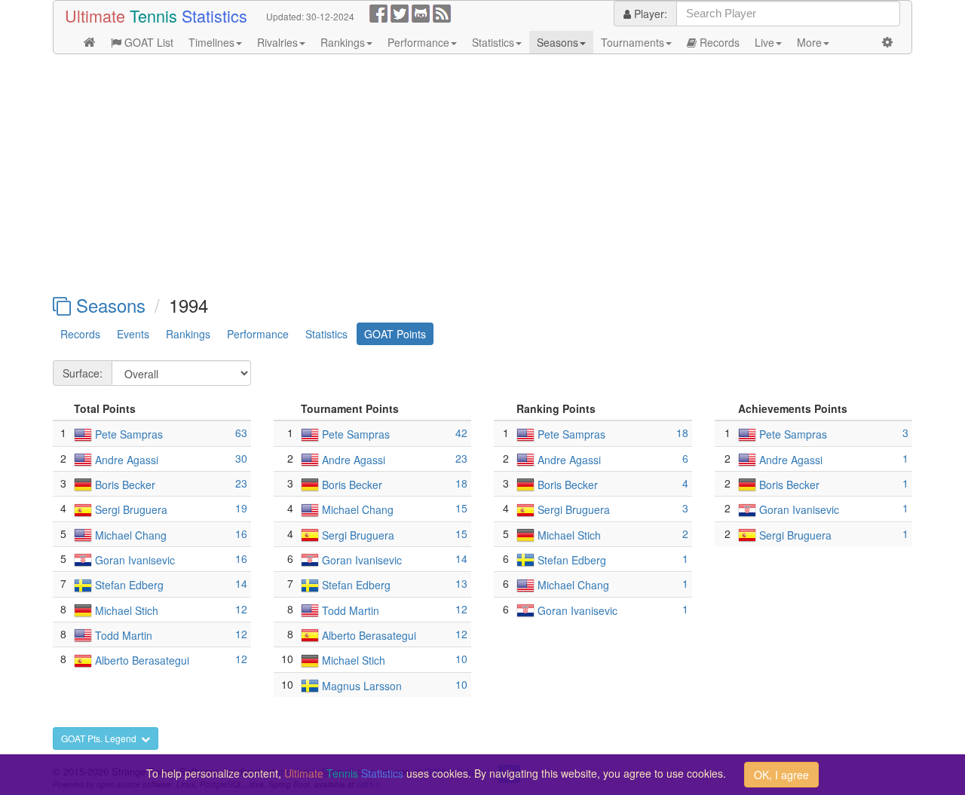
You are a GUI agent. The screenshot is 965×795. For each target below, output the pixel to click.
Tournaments (632, 42)
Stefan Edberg (129, 585)
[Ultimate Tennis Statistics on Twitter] (400, 12)
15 (461, 507)
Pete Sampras (129, 434)
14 (241, 583)
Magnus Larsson (362, 685)
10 (461, 658)
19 (241, 507)
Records (718, 42)
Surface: (83, 373)
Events (133, 333)
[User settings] (887, 42)
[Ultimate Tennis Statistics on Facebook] (378, 12)
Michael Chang (131, 535)
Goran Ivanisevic (135, 559)
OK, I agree (781, 774)
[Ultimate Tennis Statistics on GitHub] (421, 12)
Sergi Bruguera (131, 510)
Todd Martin (123, 635)
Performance (418, 42)
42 (461, 432)
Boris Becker (125, 484)
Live (764, 42)
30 (241, 458)
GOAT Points (395, 333)
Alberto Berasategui (142, 660)
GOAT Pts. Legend (101, 738)
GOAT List (147, 42)
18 (461, 483)
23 (241, 483)
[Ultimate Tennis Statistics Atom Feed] (442, 12)
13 (461, 583)
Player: (649, 13)
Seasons (557, 42)
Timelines (211, 42)
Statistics (493, 42)
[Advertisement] (482, 174)
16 (241, 533)
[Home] (89, 42)
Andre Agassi (126, 459)
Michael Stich (126, 610)
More (809, 42)
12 (241, 608)
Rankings (342, 42)
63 (241, 432)
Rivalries (277, 42)
